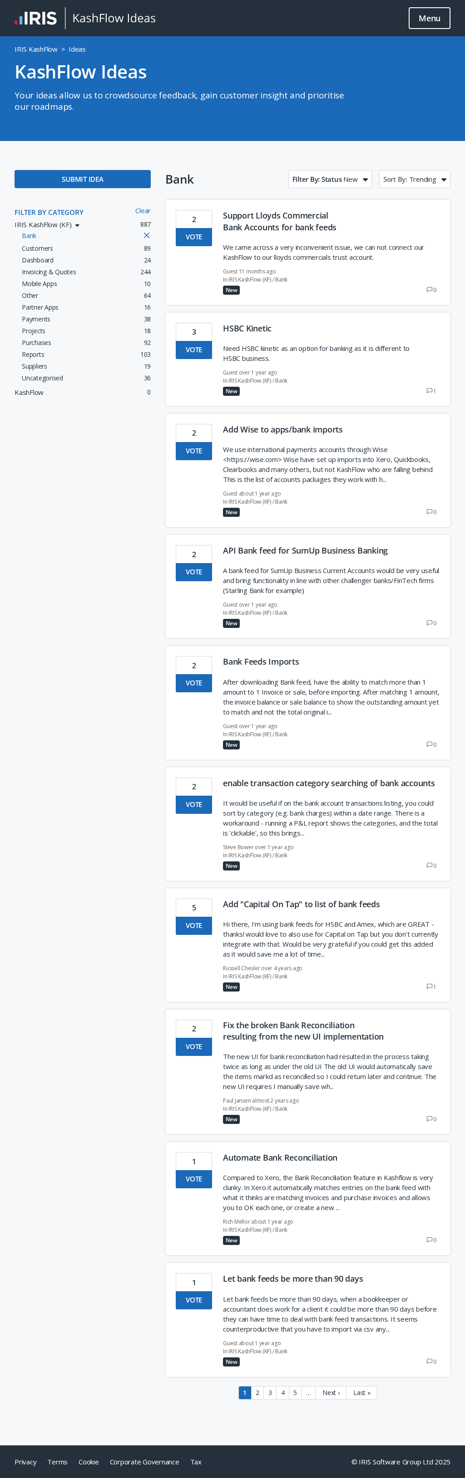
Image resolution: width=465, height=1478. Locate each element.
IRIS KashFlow (36, 48)
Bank (281, 279)
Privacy (25, 1461)
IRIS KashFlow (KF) (249, 279)
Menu (429, 18)
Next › (331, 1392)
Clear (143, 210)
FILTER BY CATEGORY (49, 212)
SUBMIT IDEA (82, 179)
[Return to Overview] (85, 18)
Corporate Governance (144, 1461)
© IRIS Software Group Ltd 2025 (401, 1461)
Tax (196, 1461)
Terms (57, 1461)
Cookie (89, 1461)
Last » (362, 1392)
